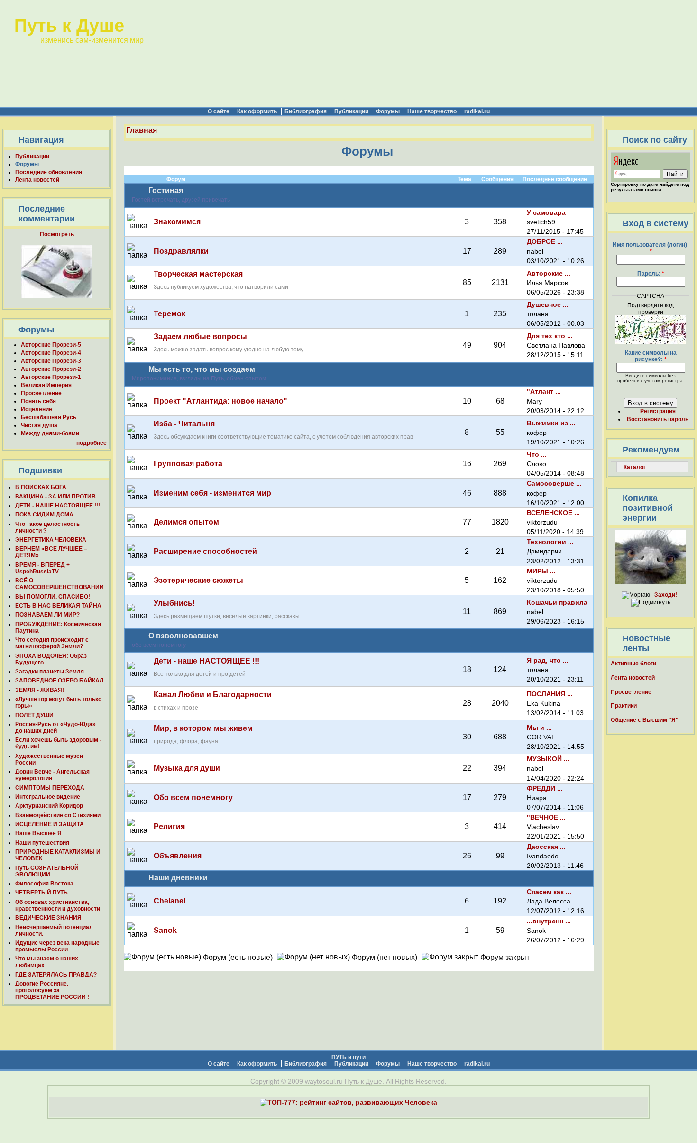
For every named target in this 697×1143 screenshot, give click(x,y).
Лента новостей (37, 179)
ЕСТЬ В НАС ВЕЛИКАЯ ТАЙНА (58, 605)
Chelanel (169, 901)
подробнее (91, 443)
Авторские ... (548, 273)
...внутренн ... (549, 921)
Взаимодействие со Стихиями (58, 815)
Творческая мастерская (198, 274)
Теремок (169, 314)
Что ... (537, 454)
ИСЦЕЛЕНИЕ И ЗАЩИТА (49, 824)
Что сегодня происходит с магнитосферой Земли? (52, 643)
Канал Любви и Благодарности (213, 695)
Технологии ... (550, 541)
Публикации (351, 111)
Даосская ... (546, 846)
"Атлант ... (544, 391)
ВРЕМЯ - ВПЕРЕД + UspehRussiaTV (42, 568)
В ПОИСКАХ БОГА (40, 487)
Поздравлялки (181, 251)
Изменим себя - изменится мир (212, 493)
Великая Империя (46, 385)
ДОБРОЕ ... (545, 241)
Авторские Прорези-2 (51, 369)
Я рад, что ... (548, 660)
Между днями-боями (50, 433)
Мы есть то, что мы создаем (201, 369)
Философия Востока (44, 883)
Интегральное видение (47, 796)
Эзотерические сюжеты (198, 580)
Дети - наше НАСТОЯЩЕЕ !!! (206, 661)
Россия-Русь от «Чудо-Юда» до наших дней (55, 727)
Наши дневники (178, 878)
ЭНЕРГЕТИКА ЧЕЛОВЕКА (50, 539)
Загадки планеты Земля (49, 671)
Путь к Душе (69, 25)
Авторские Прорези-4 (51, 353)
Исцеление (36, 409)
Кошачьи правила (557, 602)
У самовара (546, 212)
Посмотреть (57, 234)
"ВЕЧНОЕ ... (546, 817)
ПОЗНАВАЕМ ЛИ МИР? (47, 614)
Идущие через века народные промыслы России (57, 946)
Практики (624, 705)
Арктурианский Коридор (49, 805)
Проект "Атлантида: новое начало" (220, 401)
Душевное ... (548, 304)
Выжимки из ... (551, 423)
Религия (169, 826)
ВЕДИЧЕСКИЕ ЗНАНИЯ (48, 917)
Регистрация (658, 411)
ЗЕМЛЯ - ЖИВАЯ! (39, 690)
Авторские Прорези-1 (51, 377)
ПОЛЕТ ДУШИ (34, 715)
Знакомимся (177, 222)
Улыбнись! (174, 603)
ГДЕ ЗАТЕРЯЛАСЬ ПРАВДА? (56, 974)
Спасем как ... (549, 891)
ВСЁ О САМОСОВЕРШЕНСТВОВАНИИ (59, 583)
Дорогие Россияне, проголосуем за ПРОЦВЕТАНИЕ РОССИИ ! (52, 990)
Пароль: (650, 273)
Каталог (635, 467)
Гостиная (165, 190)
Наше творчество (432, 111)
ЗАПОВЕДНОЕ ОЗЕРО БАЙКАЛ (59, 680)
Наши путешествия (42, 842)
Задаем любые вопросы (200, 336)
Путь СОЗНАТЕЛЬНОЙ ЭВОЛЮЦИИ (47, 871)
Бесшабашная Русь (48, 417)
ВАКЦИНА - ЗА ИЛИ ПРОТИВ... (57, 496)
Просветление (41, 393)
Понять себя (38, 401)
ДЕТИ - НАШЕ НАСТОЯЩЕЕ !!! (57, 505)
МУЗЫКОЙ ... (548, 759)
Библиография (305, 111)
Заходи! (665, 594)
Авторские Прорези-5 (51, 344)
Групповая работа (188, 464)
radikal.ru (477, 111)
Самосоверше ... (554, 483)
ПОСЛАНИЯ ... (550, 694)
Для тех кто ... (550, 336)
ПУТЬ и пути (348, 1057)
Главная (141, 130)
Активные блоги (633, 663)
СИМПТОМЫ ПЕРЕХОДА (49, 787)
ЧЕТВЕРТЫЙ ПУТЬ (41, 892)
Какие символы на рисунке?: (651, 356)
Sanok (165, 930)
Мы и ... (539, 727)
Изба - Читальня (184, 424)
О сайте (218, 111)
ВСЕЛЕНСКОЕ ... (553, 512)
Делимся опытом (186, 522)
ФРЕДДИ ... (545, 788)
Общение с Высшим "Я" (645, 720)
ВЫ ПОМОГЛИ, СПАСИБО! (52, 596)
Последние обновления (48, 172)
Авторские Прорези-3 (51, 361)
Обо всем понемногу (193, 797)
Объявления (178, 856)
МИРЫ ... (541, 571)
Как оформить (257, 111)
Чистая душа (39, 425)
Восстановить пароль (657, 419)
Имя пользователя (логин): (651, 248)
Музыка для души (187, 768)
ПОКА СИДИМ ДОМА (44, 514)
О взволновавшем (183, 636)
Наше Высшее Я (38, 833)
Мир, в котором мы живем (203, 728)
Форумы (388, 111)
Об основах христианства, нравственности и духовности (57, 905)
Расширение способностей (205, 551)
